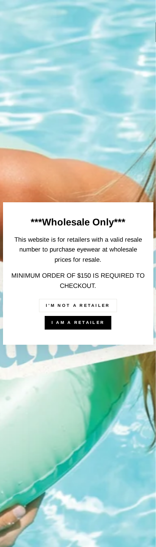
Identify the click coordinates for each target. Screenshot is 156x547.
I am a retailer (78, 322)
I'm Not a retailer (78, 305)
